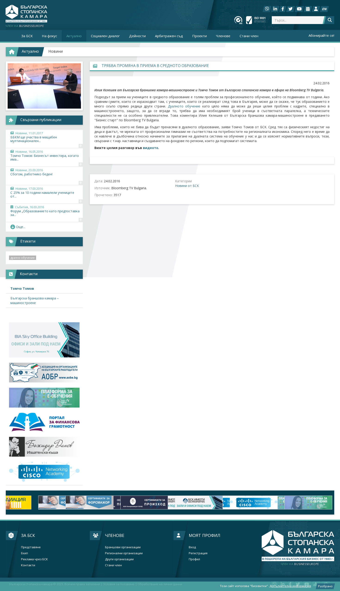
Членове (114, 535)
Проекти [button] (199, 36)
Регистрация (198, 553)
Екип (24, 553)
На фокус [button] (49, 36)
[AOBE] (44, 373)
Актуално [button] (74, 36)
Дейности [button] (137, 36)
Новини (55, 51)
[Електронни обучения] (44, 398)
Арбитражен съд (169, 36)
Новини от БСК (187, 185)
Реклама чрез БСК (34, 559)
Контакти (28, 565)
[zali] (143, 502)
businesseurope (300, 564)
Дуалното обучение (184, 106)
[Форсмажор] (33, 502)
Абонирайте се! (321, 35)
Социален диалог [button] (105, 36)
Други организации (119, 559)
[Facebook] (282, 9)
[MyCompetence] (307, 502)
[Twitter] (290, 9)
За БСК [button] (27, 36)
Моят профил (204, 535)
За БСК (28, 535)
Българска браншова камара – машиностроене (34, 300)
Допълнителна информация (290, 586)
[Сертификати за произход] (88, 502)
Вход (192, 547)
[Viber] (267, 9)
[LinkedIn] (275, 9)
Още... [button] (20, 227)
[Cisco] (197, 502)
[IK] (44, 447)
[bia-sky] (44, 339)
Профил (194, 559)
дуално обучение (22, 258)
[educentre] (44, 472)
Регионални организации (124, 553)
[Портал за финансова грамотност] (44, 422)
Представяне (31, 547)
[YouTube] (299, 9)
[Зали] (308, 9)
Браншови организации (123, 547)
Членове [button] (223, 36)
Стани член (249, 36)
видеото (150, 148)
